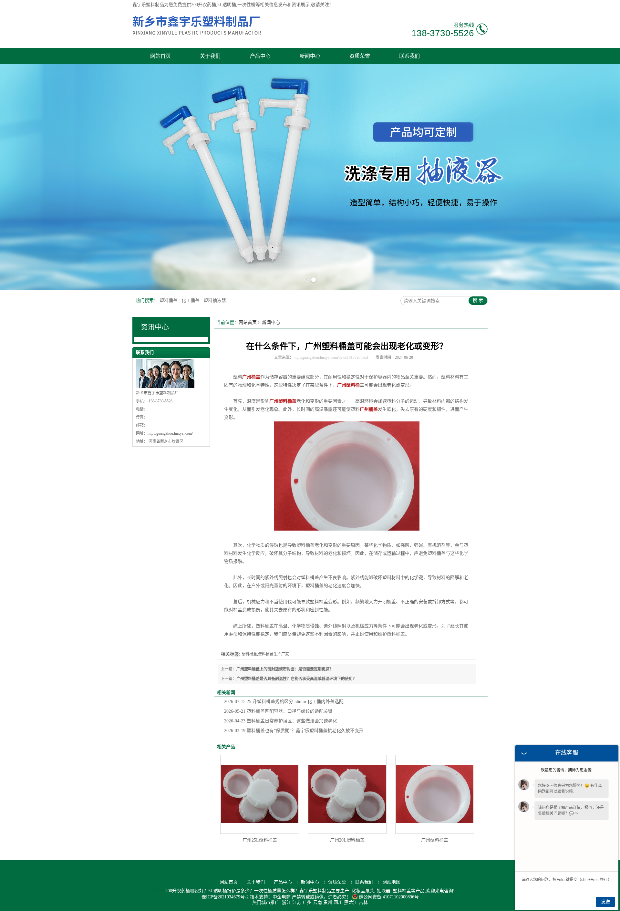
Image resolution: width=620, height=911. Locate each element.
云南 (317, 902)
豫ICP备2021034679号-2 (225, 897)
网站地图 (391, 882)
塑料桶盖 (169, 300)
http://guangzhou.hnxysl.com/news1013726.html (331, 357)
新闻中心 (310, 56)
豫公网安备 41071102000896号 (389, 897)
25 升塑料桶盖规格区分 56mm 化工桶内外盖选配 (284, 701)
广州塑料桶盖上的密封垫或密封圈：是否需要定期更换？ (284, 669)
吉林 (363, 902)
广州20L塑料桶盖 (347, 840)
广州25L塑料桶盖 (260, 840)
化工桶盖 (191, 300)
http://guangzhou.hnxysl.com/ (170, 433)
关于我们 (210, 56)
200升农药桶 (203, 4)
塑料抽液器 (214, 300)
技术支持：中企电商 (270, 897)
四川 (338, 902)
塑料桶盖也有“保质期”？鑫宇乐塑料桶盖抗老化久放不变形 (294, 730)
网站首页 (160, 56)
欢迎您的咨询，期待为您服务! (567, 770)
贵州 (327, 902)
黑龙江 (350, 902)
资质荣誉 (359, 56)
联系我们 (409, 56)
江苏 (296, 902)
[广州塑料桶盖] (434, 794)
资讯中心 (154, 327)
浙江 (286, 902)
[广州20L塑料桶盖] (347, 794)
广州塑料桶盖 (434, 840)
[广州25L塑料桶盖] (259, 794)
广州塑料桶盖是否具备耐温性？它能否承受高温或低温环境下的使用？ (296, 679)
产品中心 (260, 56)
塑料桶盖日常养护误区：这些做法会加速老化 (280, 721)
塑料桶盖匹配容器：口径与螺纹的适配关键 (278, 711)
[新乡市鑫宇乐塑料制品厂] (197, 37)
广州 (307, 902)
